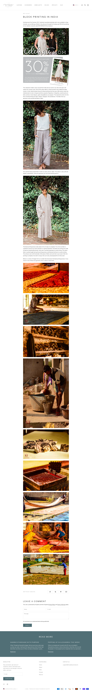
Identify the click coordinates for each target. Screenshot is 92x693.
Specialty (55, 5)
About (40, 667)
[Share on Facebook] (50, 591)
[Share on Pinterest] (61, 591)
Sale (61, 5)
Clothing (19, 5)
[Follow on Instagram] (7, 684)
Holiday (47, 5)
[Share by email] (66, 591)
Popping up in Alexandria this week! (64, 642)
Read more (13, 651)
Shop (40, 669)
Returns (41, 674)
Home (40, 665)
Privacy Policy (51, 604)
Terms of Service (61, 604)
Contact (41, 672)
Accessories (28, 5)
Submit (27, 625)
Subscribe (8, 678)
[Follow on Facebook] (4, 684)
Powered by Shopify (44, 688)
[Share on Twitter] (55, 591)
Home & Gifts (38, 5)
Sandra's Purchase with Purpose (24, 642)
